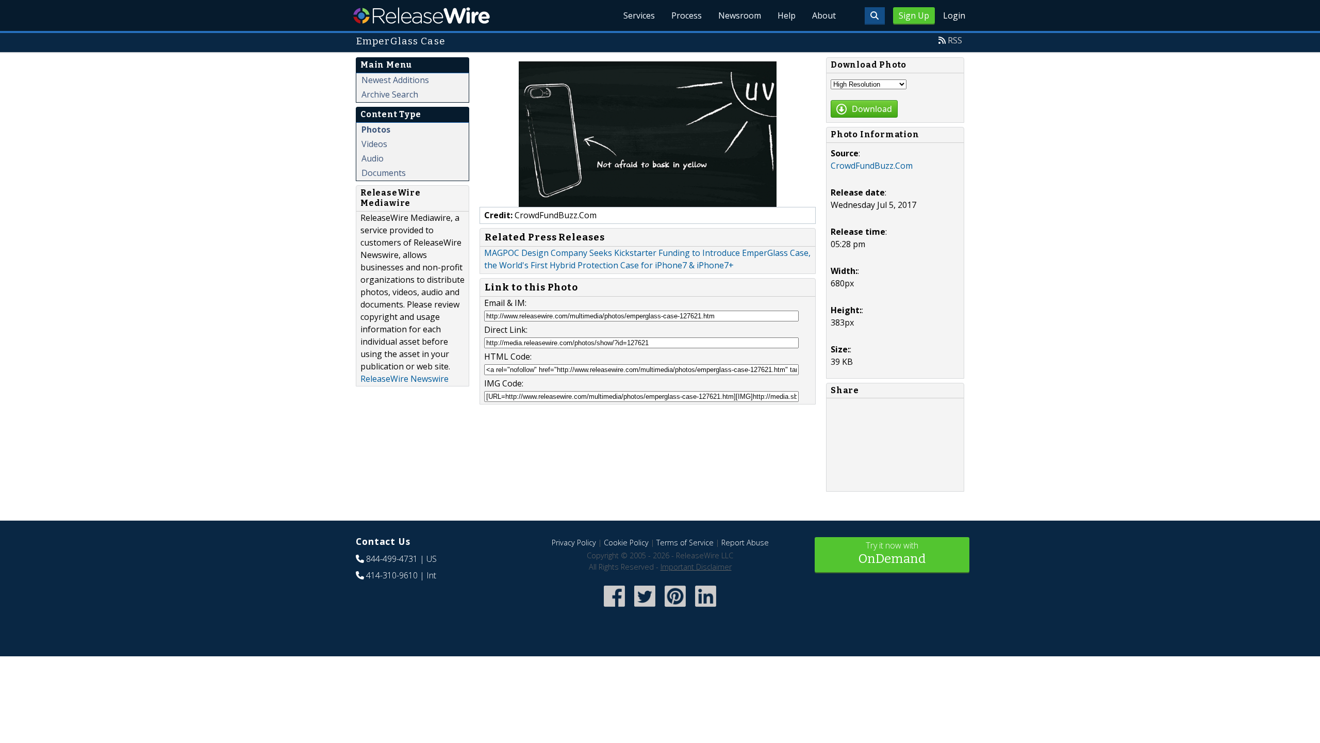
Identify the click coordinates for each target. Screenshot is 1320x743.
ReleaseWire (421, 15)
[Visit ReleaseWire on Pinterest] (675, 607)
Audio (372, 158)
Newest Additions (395, 80)
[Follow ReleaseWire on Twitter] (645, 607)
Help (787, 15)
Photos (375, 129)
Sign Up (914, 15)
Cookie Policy (626, 542)
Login (954, 15)
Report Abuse (745, 542)
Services (639, 15)
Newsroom (739, 15)
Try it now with (892, 553)
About (824, 15)
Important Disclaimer (696, 567)
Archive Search (389, 94)
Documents (383, 173)
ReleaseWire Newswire (404, 378)
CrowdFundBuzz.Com (872, 165)
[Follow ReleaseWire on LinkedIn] (705, 607)
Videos (374, 144)
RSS (955, 40)
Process (686, 15)
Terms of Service (685, 542)
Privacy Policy (574, 542)
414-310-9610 (392, 575)
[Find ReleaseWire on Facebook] (614, 607)
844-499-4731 (392, 558)
